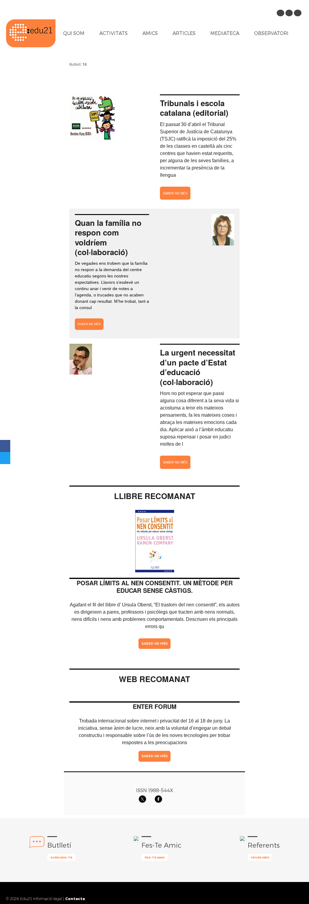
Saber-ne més (175, 193)
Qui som (73, 33)
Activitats (113, 33)
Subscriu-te (61, 857)
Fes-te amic (155, 857)
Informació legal (47, 898)
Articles (184, 33)
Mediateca (224, 33)
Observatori (271, 33)
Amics (150, 33)
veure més (260, 857)
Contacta (75, 898)
